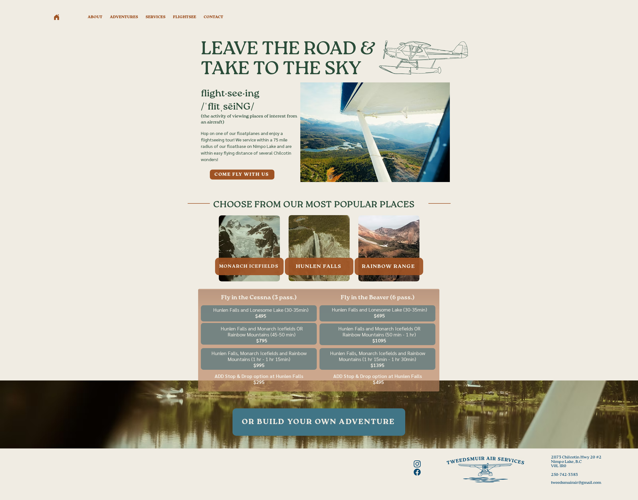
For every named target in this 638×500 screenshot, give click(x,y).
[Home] (56, 17)
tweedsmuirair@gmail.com (576, 483)
